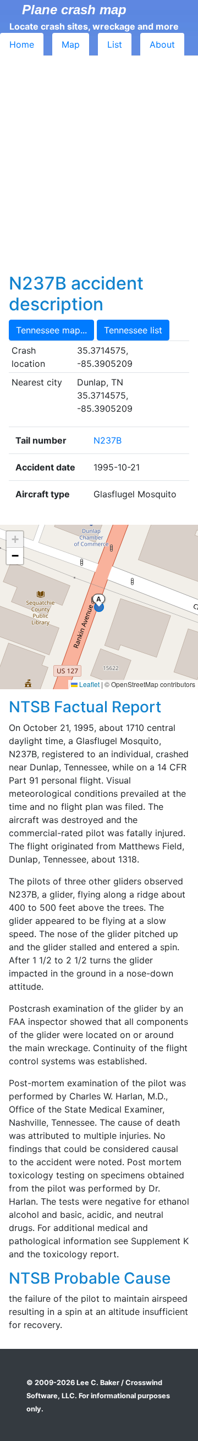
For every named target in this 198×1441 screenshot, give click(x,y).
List (114, 44)
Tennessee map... (51, 330)
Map (71, 44)
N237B (108, 440)
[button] (15, 539)
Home (21, 44)
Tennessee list (133, 330)
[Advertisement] (99, 169)
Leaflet (89, 684)
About (162, 44)
